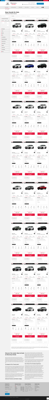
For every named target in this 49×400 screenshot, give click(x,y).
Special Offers (36, 385)
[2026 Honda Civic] (17, 106)
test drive (28, 374)
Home (5, 9)
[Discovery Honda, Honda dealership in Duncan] (11, 3)
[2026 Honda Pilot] (17, 25)
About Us (36, 388)
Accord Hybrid (28, 385)
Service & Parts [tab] (19, 385)
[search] (4, 16)
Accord (25, 385)
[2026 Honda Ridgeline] (42, 187)
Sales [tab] (15, 385)
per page (47, 18)
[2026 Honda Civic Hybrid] (17, 147)
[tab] (2, 20)
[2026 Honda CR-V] (42, 66)
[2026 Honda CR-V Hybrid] (42, 25)
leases (8, 367)
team (30, 369)
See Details (14, 96)
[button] (2, 0)
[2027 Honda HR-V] (30, 147)
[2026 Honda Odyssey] (30, 25)
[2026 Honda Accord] (17, 309)
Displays (43, 18)
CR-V (30, 385)
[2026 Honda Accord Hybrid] (30, 66)
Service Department (37, 386)
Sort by (37, 18)
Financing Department (37, 387)
